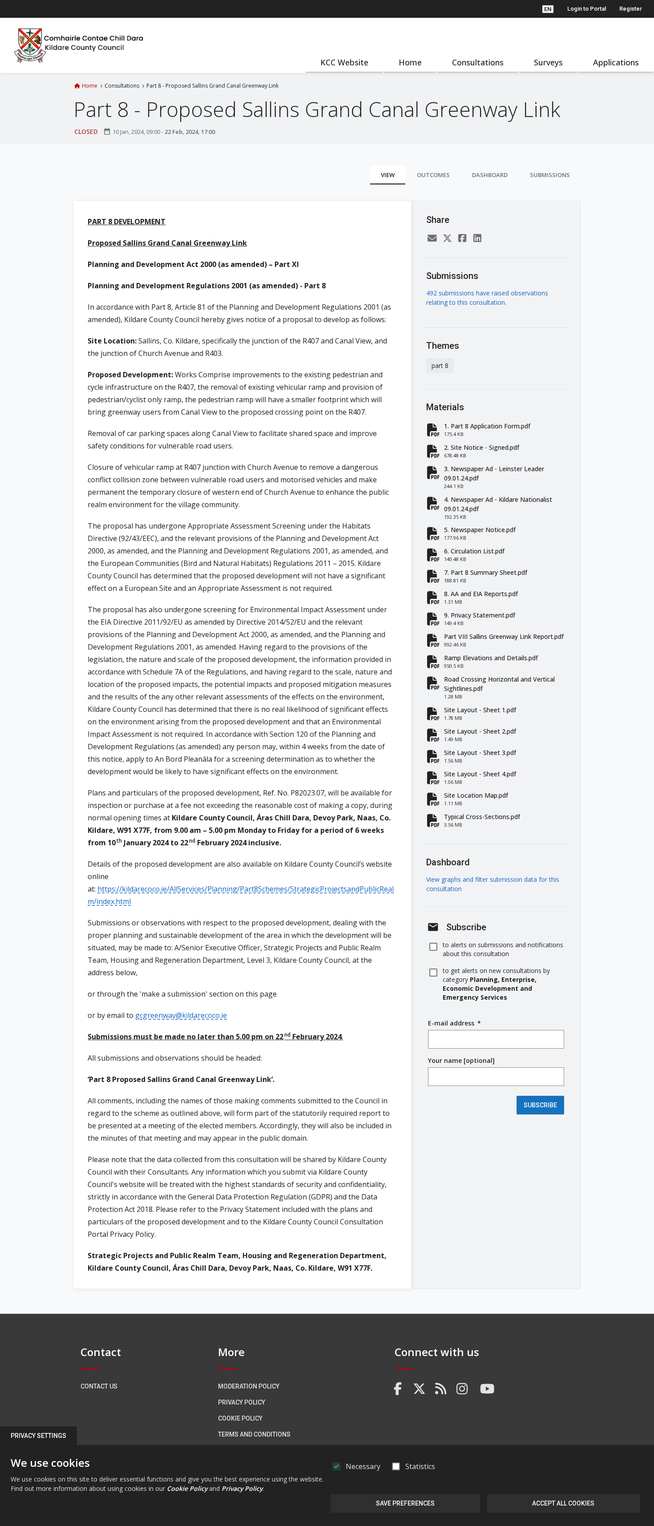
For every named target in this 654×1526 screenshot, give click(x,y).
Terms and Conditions (254, 1434)
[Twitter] (447, 238)
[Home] (79, 45)
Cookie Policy (240, 1418)
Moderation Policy (248, 1386)
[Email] (432, 238)
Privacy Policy (241, 1402)
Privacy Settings (38, 1435)
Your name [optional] (461, 1060)
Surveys (548, 62)
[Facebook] (462, 238)
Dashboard (490, 175)
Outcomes (433, 175)
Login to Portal (586, 8)
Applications (616, 62)
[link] (398, 1389)
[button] (548, 9)
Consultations (478, 62)
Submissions (550, 175)
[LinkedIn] (477, 238)
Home (410, 62)
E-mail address (454, 1023)
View (388, 175)
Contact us (99, 1386)
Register (630, 8)
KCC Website (344, 62)
